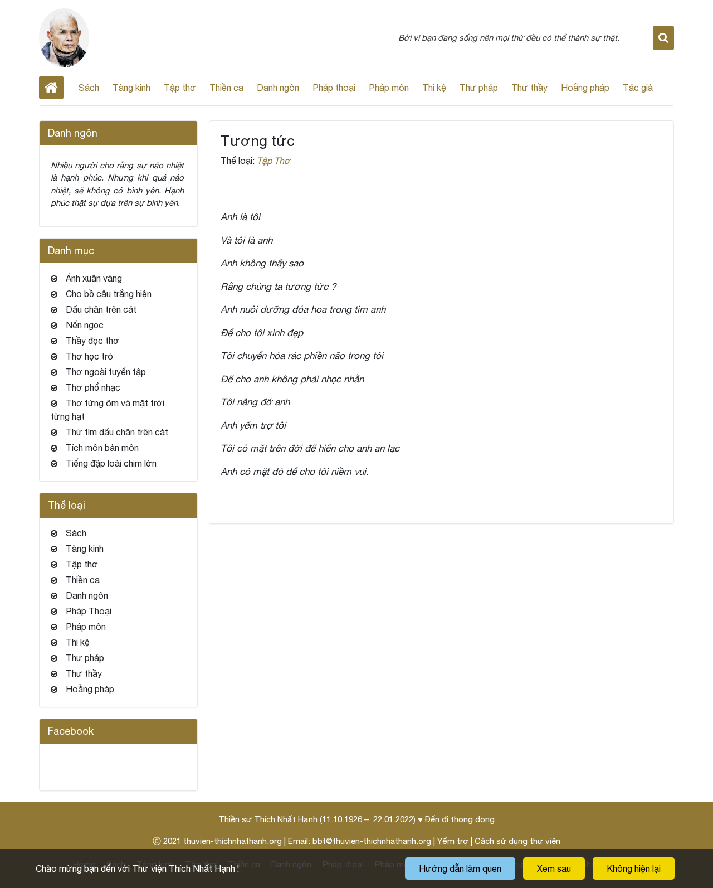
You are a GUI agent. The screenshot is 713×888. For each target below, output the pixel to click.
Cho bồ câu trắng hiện (109, 294)
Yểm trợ (452, 841)
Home (51, 87)
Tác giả (638, 88)
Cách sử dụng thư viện (517, 841)
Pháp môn (389, 88)
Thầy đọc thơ (92, 341)
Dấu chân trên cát (101, 309)
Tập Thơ (273, 161)
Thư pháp (479, 88)
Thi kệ (434, 88)
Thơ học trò (89, 356)
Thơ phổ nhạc (93, 387)
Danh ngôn (278, 88)
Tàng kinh (131, 88)
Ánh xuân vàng (94, 278)
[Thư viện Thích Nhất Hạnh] (64, 37)
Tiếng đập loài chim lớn (111, 463)
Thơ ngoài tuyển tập (106, 372)
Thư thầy (529, 88)
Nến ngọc (85, 325)
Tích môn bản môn (102, 448)
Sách (89, 88)
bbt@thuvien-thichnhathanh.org (371, 841)
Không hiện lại (634, 868)
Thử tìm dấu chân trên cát (117, 432)
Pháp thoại (333, 88)
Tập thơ (180, 88)
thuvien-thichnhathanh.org (232, 841)
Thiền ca (226, 88)
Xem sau (554, 868)
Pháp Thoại (88, 611)
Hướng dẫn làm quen (460, 868)
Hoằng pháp (585, 88)
